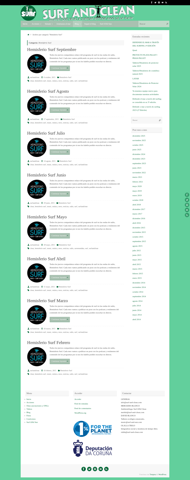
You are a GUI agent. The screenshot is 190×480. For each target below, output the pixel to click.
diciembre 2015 (138, 228)
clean (32, 81)
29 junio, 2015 (49, 203)
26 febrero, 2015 (50, 371)
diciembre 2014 (138, 283)
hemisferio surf (40, 81)
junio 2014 (136, 310)
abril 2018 (136, 205)
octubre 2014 (137, 292)
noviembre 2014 (139, 287)
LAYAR (135, 79)
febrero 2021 (137, 182)
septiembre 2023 (139, 163)
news (60, 81)
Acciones (30, 402)
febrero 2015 (137, 274)
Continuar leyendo (59, 68)
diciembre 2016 (138, 218)
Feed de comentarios (82, 408)
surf (75, 81)
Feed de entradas (81, 404)
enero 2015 (137, 278)
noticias (66, 81)
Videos (29, 409)
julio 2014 (136, 306)
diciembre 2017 (138, 209)
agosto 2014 (137, 301)
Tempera (153, 474)
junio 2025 (136, 150)
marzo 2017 (137, 214)
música (54, 81)
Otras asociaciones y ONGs (37, 406)
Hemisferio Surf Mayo (47, 216)
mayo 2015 (137, 260)
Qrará (134, 50)
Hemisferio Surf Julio (46, 133)
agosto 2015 (137, 246)
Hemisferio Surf (65, 77)
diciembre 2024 (138, 154)
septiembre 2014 (139, 296)
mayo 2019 (137, 191)
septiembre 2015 (139, 241)
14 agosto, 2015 (49, 161)
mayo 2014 (137, 315)
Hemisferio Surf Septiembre (51, 49)
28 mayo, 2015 (49, 245)
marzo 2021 (137, 177)
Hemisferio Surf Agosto (48, 91)
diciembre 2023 (138, 159)
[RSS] (166, 2)
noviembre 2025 (139, 140)
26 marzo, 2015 (49, 329)
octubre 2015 (137, 237)
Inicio (28, 399)
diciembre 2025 (138, 136)
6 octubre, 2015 (49, 77)
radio (71, 81)
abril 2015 (136, 264)
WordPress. (162, 474)
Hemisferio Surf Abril (46, 258)
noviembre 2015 (139, 232)
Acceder (77, 399)
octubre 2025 (137, 145)
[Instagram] (159, 2)
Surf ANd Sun (32, 422)
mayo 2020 (137, 186)
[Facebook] (152, 2)
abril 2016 (136, 223)
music (49, 81)
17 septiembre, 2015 (51, 119)
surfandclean (34, 77)
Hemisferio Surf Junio (46, 175)
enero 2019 (137, 195)
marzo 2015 (137, 269)
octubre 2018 (137, 200)
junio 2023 (136, 168)
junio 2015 (136, 255)
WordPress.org (80, 413)
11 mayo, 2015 (49, 287)
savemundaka (79, 248)
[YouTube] (162, 2)
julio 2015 (136, 251)
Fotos (28, 416)
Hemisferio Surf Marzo (47, 300)
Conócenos (31, 419)
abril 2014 (136, 319)
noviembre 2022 (139, 173)
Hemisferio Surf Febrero (48, 342)
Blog (28, 412)
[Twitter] (155, 2)
